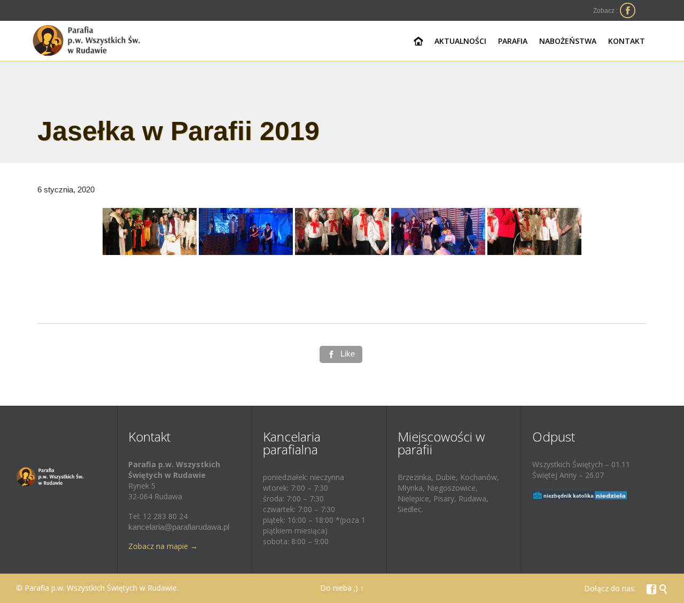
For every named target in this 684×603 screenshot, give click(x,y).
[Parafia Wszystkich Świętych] (87, 41)
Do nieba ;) (339, 588)
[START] (419, 42)
